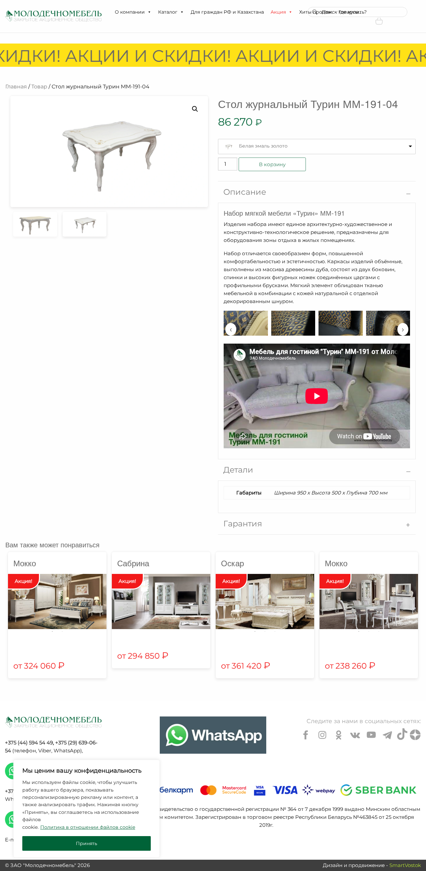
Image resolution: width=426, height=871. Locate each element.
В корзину (272, 164)
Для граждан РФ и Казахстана (227, 12)
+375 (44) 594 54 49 (29, 742)
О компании (130, 12)
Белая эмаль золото (263, 146)
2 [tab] (62, 631)
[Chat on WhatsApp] (213, 735)
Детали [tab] (238, 470)
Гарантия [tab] (242, 523)
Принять (86, 843)
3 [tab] (275, 631)
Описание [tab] (244, 192)
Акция (278, 12)
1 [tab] (52, 631)
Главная (16, 86)
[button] (149, 12)
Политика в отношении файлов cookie (87, 827)
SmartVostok (405, 865)
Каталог (167, 12)
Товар (39, 86)
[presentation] (230, 329)
